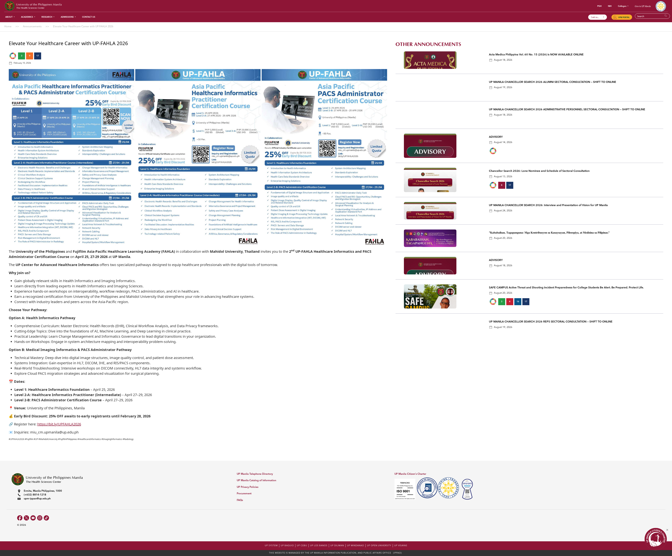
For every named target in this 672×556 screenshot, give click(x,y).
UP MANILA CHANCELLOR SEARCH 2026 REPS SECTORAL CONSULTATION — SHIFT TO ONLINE (550, 321)
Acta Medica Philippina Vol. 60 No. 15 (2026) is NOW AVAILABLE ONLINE (536, 54)
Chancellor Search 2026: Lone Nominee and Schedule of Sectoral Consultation (539, 171)
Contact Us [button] (88, 17)
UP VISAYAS (400, 546)
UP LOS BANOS (318, 546)
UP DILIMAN (337, 546)
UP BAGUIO (287, 546)
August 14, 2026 (503, 142)
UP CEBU (302, 546)
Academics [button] (27, 17)
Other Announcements (428, 44)
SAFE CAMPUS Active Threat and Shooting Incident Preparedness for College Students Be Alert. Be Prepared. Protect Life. (566, 287)
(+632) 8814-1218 (35, 495)
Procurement (244, 493)
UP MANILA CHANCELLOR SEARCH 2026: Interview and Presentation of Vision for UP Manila (548, 205)
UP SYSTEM (271, 546)
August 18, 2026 (503, 60)
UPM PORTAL (624, 17)
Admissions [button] (67, 17)
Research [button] (47, 17)
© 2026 (21, 525)
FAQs (240, 500)
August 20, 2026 (503, 238)
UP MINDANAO (355, 546)
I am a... (596, 17)
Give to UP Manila (643, 6)
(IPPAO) (397, 553)
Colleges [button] (622, 6)
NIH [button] (610, 6)
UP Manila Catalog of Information (256, 480)
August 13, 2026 (503, 176)
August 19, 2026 (503, 87)
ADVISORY (496, 137)
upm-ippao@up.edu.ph (37, 498)
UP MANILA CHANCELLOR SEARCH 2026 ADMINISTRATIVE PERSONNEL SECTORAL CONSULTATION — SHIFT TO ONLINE (567, 109)
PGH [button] (599, 6)
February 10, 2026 (22, 63)
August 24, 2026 (503, 210)
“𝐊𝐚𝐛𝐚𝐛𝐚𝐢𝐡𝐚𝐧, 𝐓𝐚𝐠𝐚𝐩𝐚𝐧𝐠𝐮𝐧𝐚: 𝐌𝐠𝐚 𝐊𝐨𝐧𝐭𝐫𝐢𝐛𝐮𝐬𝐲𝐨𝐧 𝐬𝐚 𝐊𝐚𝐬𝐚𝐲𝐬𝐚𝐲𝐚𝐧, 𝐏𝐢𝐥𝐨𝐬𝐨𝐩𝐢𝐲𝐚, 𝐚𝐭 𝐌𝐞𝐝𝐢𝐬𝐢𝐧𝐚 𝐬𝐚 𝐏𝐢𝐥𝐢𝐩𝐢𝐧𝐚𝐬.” (549, 232)
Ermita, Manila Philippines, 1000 (43, 491)
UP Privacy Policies (247, 487)
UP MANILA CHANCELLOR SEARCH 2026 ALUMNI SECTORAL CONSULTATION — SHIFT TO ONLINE (552, 82)
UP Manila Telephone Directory (255, 474)
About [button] (9, 17)
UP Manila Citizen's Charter (410, 474)
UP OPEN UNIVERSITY (379, 546)
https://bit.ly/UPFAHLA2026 (59, 424)
